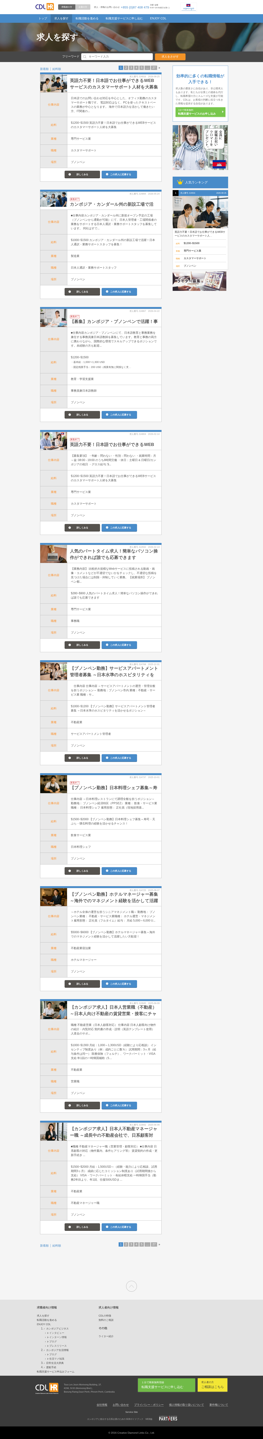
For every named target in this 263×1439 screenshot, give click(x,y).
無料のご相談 (106, 1320)
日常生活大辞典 (55, 1363)
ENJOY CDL (158, 18)
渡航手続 (51, 1367)
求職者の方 (66, 7)
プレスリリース (58, 1345)
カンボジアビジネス (57, 1328)
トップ (42, 18)
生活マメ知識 (56, 1358)
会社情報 (102, 1404)
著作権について (218, 1404)
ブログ (53, 1341)
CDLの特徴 (105, 1315)
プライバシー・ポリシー (149, 1404)
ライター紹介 (106, 1336)
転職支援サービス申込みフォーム (55, 1371)
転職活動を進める (87, 18)
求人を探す (61, 18)
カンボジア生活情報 (57, 1350)
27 (154, 67)
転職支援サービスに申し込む (124, 18)
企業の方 (83, 7)
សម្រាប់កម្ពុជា (188, 8)
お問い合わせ (121, 1404)
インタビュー (56, 1332)
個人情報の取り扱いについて (186, 1404)
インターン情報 (58, 1337)
